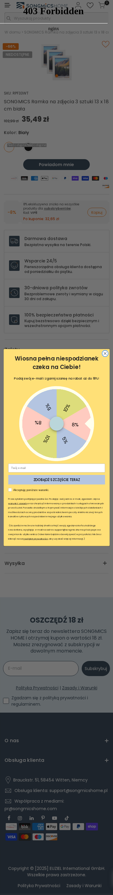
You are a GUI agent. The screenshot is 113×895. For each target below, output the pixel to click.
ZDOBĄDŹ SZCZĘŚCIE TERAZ (56, 479)
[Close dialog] (105, 353)
